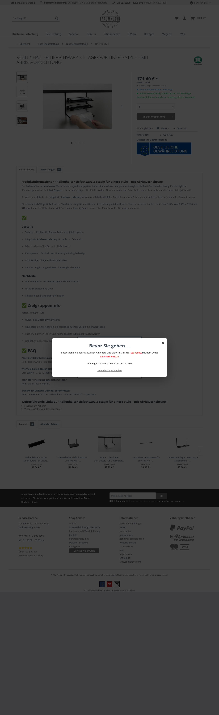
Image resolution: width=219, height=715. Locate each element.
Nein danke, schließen (109, 370)
